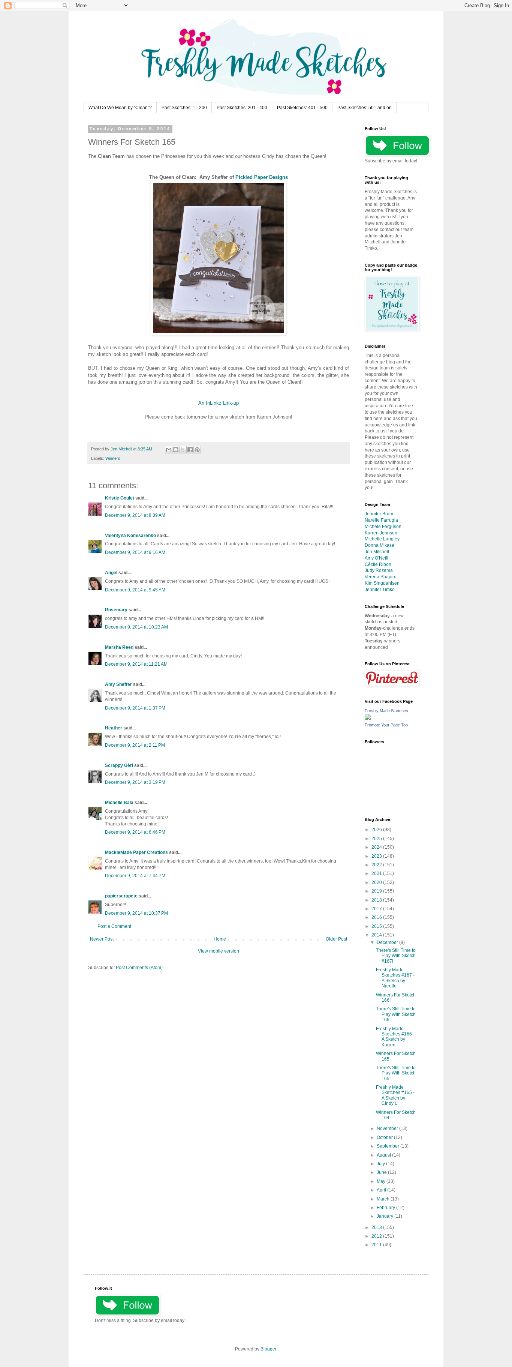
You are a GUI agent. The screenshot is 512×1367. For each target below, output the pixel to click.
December (388, 942)
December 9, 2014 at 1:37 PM (135, 708)
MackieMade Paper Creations (136, 852)
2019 (377, 891)
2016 (377, 917)
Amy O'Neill (376, 558)
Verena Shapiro (381, 576)
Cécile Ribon (378, 564)
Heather (113, 728)
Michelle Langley (382, 539)
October (385, 1137)
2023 (377, 856)
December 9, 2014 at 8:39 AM (135, 515)
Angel (111, 572)
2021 (377, 873)
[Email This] (168, 449)
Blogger (268, 1349)
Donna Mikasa (379, 545)
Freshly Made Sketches (386, 710)
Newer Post (102, 939)
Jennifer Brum (379, 513)
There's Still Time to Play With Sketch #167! (396, 956)
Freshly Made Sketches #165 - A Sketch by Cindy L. (395, 1095)
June (382, 1172)
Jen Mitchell (377, 551)
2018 (377, 900)
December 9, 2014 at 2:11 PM (135, 745)
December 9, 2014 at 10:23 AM (136, 627)
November (388, 1128)
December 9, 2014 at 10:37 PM (136, 913)
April (382, 1190)
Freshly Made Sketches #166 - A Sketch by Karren (395, 1036)
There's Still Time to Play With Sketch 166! (396, 1014)
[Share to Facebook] (190, 449)
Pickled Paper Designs (261, 177)
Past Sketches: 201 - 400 (242, 107)
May (381, 1181)
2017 (377, 908)
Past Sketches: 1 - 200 (184, 107)
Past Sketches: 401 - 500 (302, 107)
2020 (377, 882)
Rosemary (116, 609)
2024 (377, 847)
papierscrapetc (121, 896)
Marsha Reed (119, 647)
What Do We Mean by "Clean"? (120, 107)
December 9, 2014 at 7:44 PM (135, 875)
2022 (377, 864)
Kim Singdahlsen (382, 583)
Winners (112, 458)
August (384, 1155)
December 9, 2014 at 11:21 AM (136, 664)
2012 (377, 1236)
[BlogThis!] (176, 449)
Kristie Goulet (119, 498)
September (388, 1146)
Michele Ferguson (383, 526)
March (384, 1199)
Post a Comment (114, 926)
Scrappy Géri (119, 765)
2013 (377, 1227)
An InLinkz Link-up (218, 403)
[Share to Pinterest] (197, 449)
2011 (377, 1244)
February (386, 1207)
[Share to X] (183, 449)
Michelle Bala (119, 802)
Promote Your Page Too (386, 725)
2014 (377, 935)
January (385, 1216)
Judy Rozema (379, 570)
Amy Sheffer (118, 684)
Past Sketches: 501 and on (364, 107)
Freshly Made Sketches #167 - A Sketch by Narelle (395, 978)
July (381, 1163)
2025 (377, 838)
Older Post (336, 939)
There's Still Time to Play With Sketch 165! (396, 1073)
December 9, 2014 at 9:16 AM (135, 552)
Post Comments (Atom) (139, 967)
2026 (377, 829)
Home (220, 939)
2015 (377, 926)
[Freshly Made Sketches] (368, 718)
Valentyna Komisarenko (130, 535)
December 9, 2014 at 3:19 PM (135, 782)
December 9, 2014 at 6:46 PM (135, 832)
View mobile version (218, 951)
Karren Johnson (381, 533)
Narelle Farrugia (381, 520)
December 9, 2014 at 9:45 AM (135, 590)
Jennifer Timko (380, 589)
